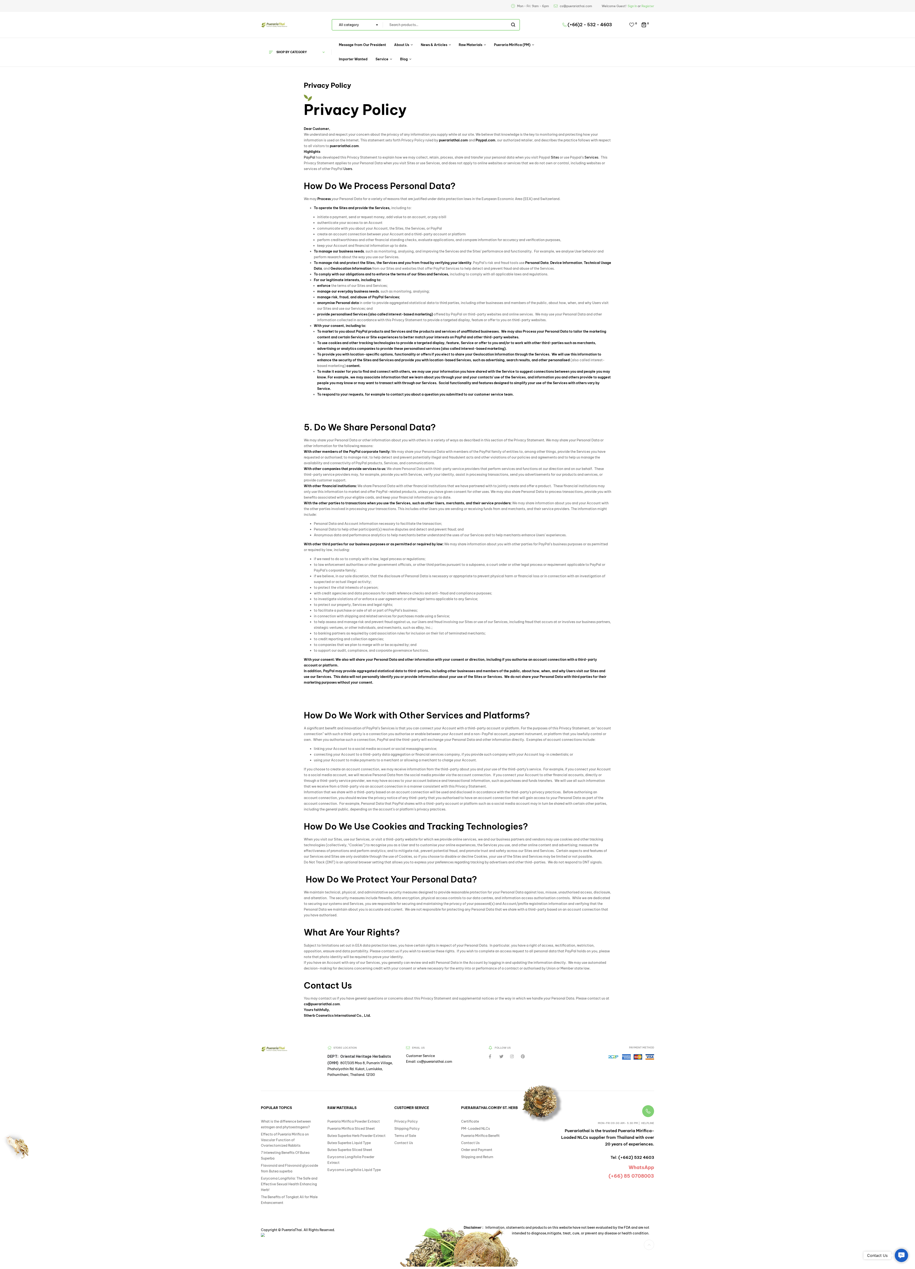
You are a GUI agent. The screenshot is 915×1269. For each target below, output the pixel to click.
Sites (555, 157)
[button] (649, 1245)
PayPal (309, 157)
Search (513, 25)
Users (347, 169)
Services (591, 157)
